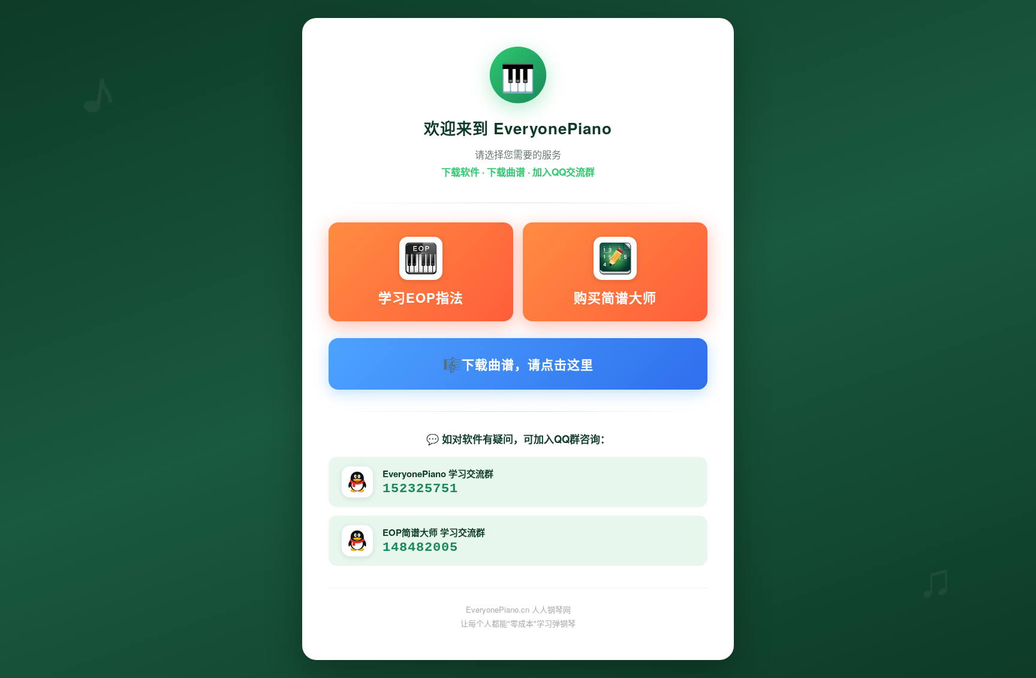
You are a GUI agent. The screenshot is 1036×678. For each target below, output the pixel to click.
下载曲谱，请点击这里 (518, 364)
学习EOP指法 (420, 297)
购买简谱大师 (615, 297)
